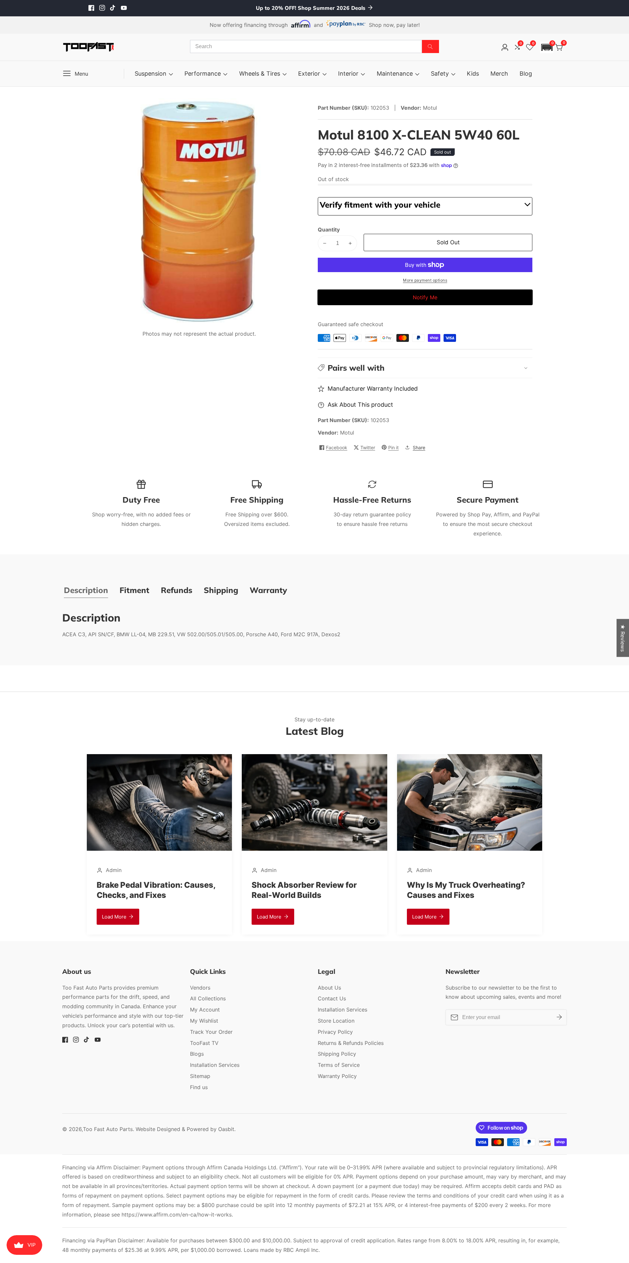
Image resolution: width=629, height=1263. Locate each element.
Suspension (150, 73)
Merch (499, 73)
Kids (473, 73)
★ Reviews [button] (622, 638)
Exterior (309, 73)
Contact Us (332, 998)
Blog (526, 73)
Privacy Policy (335, 1032)
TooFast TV (204, 1043)
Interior (348, 73)
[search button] (430, 46)
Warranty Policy (337, 1076)
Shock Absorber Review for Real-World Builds (285, 890)
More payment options (425, 280)
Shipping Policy (337, 1053)
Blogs (197, 1053)
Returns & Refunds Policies (351, 1043)
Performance (202, 73)
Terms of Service (339, 1065)
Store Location (336, 1020)
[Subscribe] (559, 1017)
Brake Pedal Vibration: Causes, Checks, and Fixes (137, 890)
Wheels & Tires (259, 73)
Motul (347, 432)
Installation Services (214, 1065)
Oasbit (226, 1129)
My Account (205, 1009)
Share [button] (419, 447)
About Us (329, 987)
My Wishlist (204, 1020)
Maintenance (395, 73)
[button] (546, 47)
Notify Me (425, 297)
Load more (95, 917)
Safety (440, 73)
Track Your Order (211, 1032)
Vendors (200, 987)
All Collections (208, 998)
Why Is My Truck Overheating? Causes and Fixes (447, 890)
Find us (199, 1087)
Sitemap (200, 1076)
